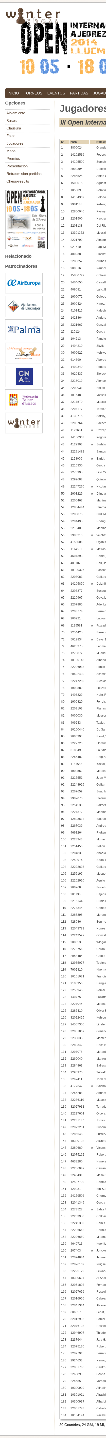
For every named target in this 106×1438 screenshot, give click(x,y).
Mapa (11, 151)
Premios (13, 159)
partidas (79, 93)
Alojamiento (15, 113)
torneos (33, 93)
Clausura (13, 128)
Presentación (17, 166)
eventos (56, 93)
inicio (13, 93)
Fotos (11, 136)
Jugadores (14, 143)
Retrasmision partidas (24, 174)
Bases (11, 121)
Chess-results (17, 181)
